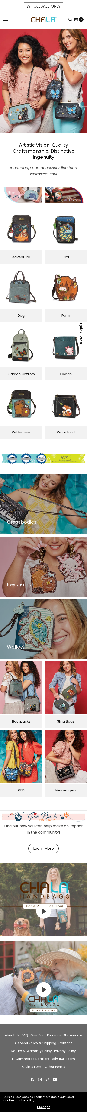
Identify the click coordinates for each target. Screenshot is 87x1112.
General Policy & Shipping (35, 1043)
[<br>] (43, 917)
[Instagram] (40, 1080)
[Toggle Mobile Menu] (8, 19)
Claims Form (32, 1066)
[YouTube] (55, 1080)
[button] (43, 848)
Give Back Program (45, 1035)
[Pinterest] (47, 1080)
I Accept (43, 1107)
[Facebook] (32, 1080)
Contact (65, 1043)
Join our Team (63, 1058)
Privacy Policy (65, 1051)
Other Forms (55, 1066)
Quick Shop (81, 333)
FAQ (25, 1035)
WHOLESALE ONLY (43, 6)
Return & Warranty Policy (31, 1051)
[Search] (70, 19)
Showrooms (72, 1035)
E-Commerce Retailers (30, 1058)
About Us (12, 1035)
